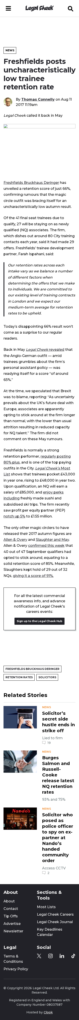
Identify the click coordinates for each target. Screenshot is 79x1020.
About (9, 901)
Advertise (12, 924)
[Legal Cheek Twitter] (39, 956)
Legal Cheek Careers (55, 914)
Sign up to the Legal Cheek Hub (39, 621)
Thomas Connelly (38, 99)
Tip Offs (11, 916)
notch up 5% (14, 516)
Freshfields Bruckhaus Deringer (31, 182)
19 (49, 743)
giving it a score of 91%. (33, 575)
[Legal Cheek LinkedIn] (62, 956)
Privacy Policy (16, 969)
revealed (45, 349)
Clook (48, 1012)
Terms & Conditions (13, 959)
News (9, 50)
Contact (11, 909)
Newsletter (13, 931)
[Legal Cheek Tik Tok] (73, 956)
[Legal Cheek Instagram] (50, 956)
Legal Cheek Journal (55, 922)
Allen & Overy (15, 539)
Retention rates (19, 677)
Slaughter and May (52, 539)
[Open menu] (8, 8)
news (46, 707)
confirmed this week (46, 545)
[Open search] (70, 8)
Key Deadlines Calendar (49, 932)
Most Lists (46, 907)
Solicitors (47, 677)
